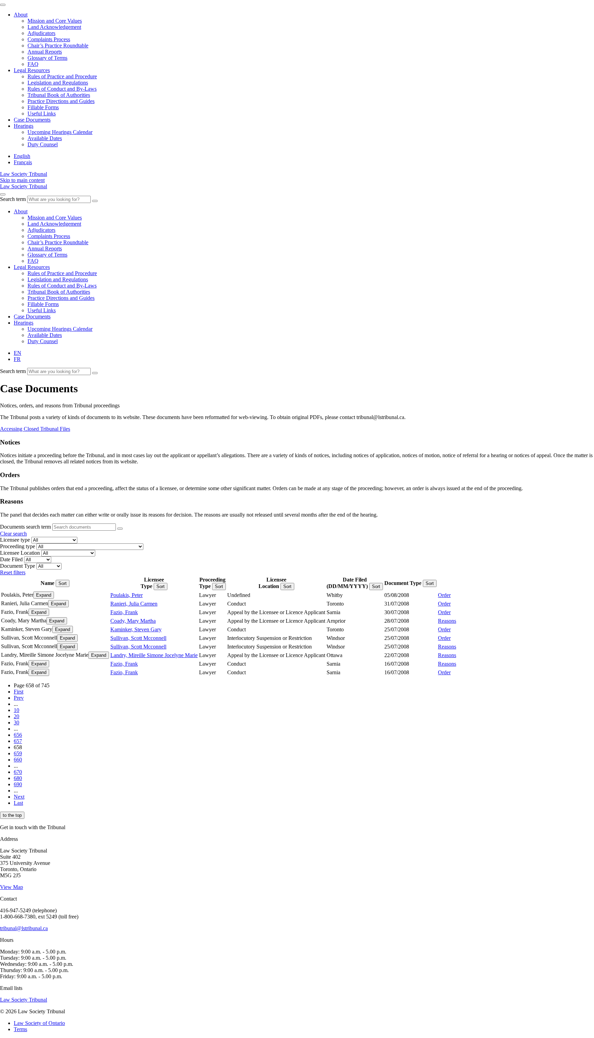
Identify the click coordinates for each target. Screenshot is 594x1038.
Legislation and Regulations (58, 83)
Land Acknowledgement (54, 27)
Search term (13, 199)
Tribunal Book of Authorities (59, 95)
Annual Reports (45, 52)
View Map (11, 887)
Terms (20, 1029)
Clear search (13, 534)
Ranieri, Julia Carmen (133, 604)
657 (18, 741)
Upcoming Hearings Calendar (60, 132)
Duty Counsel (43, 144)
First (18, 692)
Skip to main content (22, 180)
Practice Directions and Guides (61, 101)
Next (19, 797)
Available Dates (45, 138)
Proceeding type (17, 546)
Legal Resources (32, 70)
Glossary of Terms (47, 58)
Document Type (17, 566)
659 (18, 753)
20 (16, 716)
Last (18, 803)
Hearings (23, 126)
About (21, 15)
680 (18, 778)
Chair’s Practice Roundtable (58, 45)
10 (16, 710)
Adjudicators (41, 33)
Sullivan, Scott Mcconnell (138, 638)
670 (18, 772)
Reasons (447, 621)
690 (18, 784)
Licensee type (15, 540)
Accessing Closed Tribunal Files (35, 429)
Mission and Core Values (55, 21)
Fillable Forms (43, 107)
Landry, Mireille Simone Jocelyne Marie (154, 655)
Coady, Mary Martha (133, 621)
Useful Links (42, 113)
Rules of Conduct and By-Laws (62, 89)
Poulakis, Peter (126, 595)
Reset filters (12, 572)
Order (444, 595)
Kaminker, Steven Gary (136, 629)
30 (16, 722)
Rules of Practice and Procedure (62, 76)
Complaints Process (49, 39)
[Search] (95, 201)
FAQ (33, 64)
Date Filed (11, 559)
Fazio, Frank (124, 612)
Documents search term (25, 527)
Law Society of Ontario (39, 1023)
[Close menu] (3, 5)
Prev (19, 698)
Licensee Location (20, 553)
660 (18, 760)
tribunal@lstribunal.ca (24, 928)
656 (18, 735)
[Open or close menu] (3, 194)
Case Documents (32, 120)
